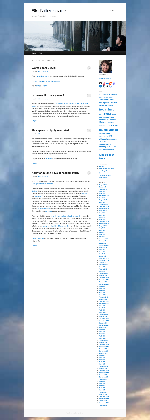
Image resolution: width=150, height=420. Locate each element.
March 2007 (102, 312)
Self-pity (101, 166)
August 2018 (103, 185)
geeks (107, 113)
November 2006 (104, 321)
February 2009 (103, 273)
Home (34, 53)
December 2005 (104, 344)
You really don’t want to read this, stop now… (47, 81)
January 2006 (103, 342)
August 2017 (103, 189)
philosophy (103, 139)
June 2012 (102, 252)
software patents (105, 144)
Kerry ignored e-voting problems (42, 183)
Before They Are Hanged (110, 94)
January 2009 (103, 275)
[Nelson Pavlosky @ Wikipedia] (107, 86)
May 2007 (102, 308)
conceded (48, 211)
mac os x (102, 126)
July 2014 (102, 213)
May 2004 (102, 385)
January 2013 (103, 241)
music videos (108, 129)
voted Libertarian (38, 238)
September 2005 (104, 351)
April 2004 (102, 388)
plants (110, 139)
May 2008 (102, 291)
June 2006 (102, 332)
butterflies (110, 97)
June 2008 (102, 288)
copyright (110, 99)
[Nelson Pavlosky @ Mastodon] (114, 83)
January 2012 (103, 256)
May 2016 (102, 198)
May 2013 (102, 232)
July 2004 (102, 381)
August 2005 (103, 353)
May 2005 (102, 360)
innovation (106, 117)
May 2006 (102, 334)
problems (46, 208)
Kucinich (34, 191)
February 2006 (103, 340)
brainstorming (103, 97)
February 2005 (103, 366)
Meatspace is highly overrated (50, 130)
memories (108, 126)
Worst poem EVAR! (44, 68)
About (40, 53)
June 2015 (102, 202)
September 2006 (104, 325)
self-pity (101, 141)
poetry (38, 86)
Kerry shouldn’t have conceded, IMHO (55, 173)
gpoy (114, 114)
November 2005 (104, 347)
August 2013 (103, 226)
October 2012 (103, 243)
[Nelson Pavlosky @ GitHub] (100, 83)
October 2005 (103, 349)
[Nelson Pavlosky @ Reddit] (110, 83)
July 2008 (102, 286)
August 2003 (103, 405)
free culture (106, 109)
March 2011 (102, 267)
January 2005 (103, 368)
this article (48, 158)
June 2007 (102, 306)
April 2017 (102, 193)
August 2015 (103, 200)
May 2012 (102, 254)
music (114, 125)
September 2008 (104, 284)
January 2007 (103, 316)
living (112, 122)
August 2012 (103, 247)
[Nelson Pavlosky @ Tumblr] (104, 86)
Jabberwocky (102, 119)
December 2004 (104, 370)
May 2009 (102, 271)
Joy (100, 173)
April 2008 (102, 293)
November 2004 (104, 373)
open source (104, 136)
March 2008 (102, 295)
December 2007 (104, 301)
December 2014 (104, 206)
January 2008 (103, 299)
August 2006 (103, 327)
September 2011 (104, 265)
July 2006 (102, 329)
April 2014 (102, 219)
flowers (110, 106)
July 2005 (102, 355)
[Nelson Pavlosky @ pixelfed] (100, 86)
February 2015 (103, 204)
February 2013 (103, 239)
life (100, 122)
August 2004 (103, 379)
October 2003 (103, 401)
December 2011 (104, 258)
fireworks (103, 105)
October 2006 (103, 323)
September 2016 (104, 195)
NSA (100, 133)
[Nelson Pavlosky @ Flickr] (107, 83)
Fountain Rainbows (105, 175)
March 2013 (102, 237)
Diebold (114, 102)
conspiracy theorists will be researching (56, 226)
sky (105, 142)
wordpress (108, 152)
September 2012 (104, 245)
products (114, 139)
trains (100, 149)
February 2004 (103, 392)
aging (101, 94)
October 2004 (103, 375)
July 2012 (102, 250)
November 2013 (104, 224)
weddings (105, 149)
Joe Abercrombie (111, 119)
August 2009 (103, 269)
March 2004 (102, 390)
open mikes (106, 133)
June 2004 (102, 383)
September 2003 (104, 403)
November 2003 (104, 398)
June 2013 (102, 230)
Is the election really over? (48, 95)
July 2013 (102, 228)
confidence (103, 99)
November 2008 (104, 280)
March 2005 (102, 364)
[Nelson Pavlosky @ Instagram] (104, 83)
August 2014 (103, 211)
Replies (44, 86)
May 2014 (102, 217)
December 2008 (104, 278)
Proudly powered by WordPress (75, 413)
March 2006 (102, 338)
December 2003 (104, 396)
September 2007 (104, 303)
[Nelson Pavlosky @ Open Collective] (110, 86)
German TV (85, 193)
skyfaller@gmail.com (105, 79)
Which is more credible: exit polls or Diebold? (65, 216)
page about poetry (43, 76)
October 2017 (103, 187)
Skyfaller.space (49, 10)
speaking (102, 146)
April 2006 (102, 336)
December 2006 (104, 319)
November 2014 (104, 208)
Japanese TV (39, 196)
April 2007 (102, 310)
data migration (104, 103)
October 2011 (103, 262)
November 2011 (104, 260)
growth (101, 117)
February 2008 (103, 297)
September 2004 (104, 377)
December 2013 (104, 221)
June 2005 (102, 357)
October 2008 (103, 282)
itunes (111, 117)
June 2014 (102, 215)
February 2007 (103, 314)
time (115, 147)
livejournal (106, 122)
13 (89, 68)
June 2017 (102, 191)
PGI (111, 136)
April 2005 (102, 362)
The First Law (110, 147)
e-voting (40, 208)
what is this (111, 149)
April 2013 (102, 234)
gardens (101, 114)
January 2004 (103, 394)
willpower (101, 152)
